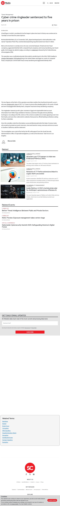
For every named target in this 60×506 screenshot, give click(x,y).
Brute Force (5, 426)
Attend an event (29, 489)
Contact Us (32, 482)
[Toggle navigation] (44, 3)
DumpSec (5, 442)
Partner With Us (45, 489)
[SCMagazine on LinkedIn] (34, 474)
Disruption (5, 435)
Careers (37, 482)
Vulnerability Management (35, 185)
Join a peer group (37, 489)
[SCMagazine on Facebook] (26, 474)
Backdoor (5, 421)
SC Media (18, 482)
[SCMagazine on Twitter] (30, 474)
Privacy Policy (34, 327)
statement (35, 50)
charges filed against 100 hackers (11, 58)
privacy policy (14, 504)
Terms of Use (27, 327)
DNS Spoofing (6, 430)
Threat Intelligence (33, 154)
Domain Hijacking (7, 440)
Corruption (5, 428)
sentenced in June (12, 104)
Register (57, 3)
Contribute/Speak (20, 489)
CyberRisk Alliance (25, 482)
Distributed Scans (7, 437)
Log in (51, 3)
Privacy (42, 482)
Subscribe (30, 332)
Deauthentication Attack (9, 433)
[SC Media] (5, 3)
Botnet (4, 424)
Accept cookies (52, 500)
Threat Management (7, 14)
